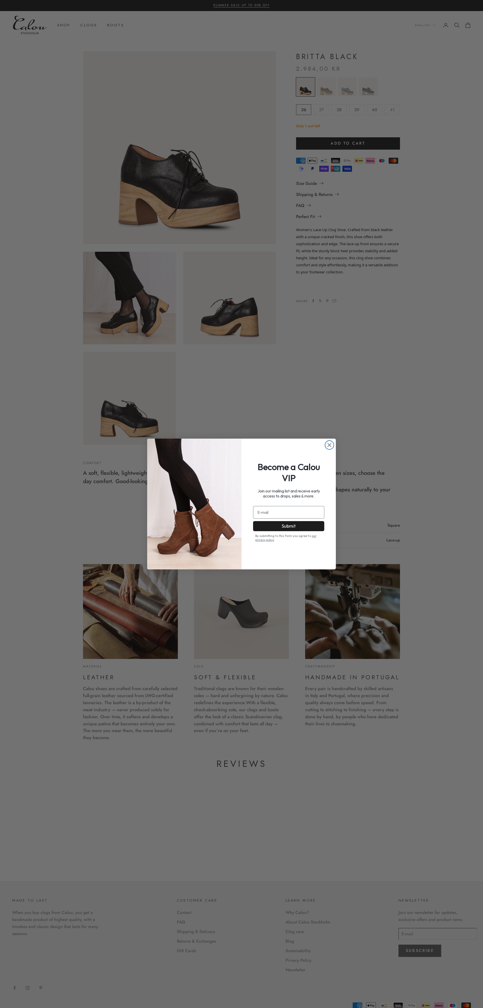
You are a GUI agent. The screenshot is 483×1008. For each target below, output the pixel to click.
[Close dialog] (329, 445)
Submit (289, 526)
